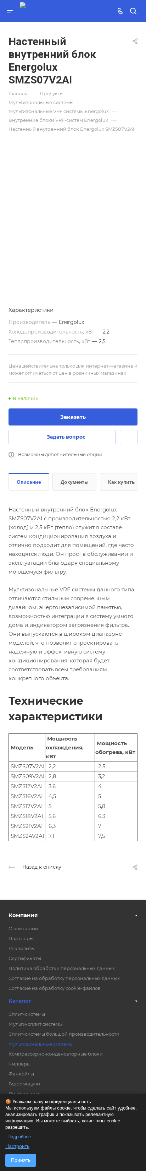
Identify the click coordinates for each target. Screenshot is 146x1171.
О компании (23, 928)
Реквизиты (22, 948)
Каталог (20, 1000)
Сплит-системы (27, 1014)
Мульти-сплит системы (36, 1024)
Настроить (17, 1146)
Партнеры (21, 938)
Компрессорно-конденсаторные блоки (56, 1054)
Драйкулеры (24, 1093)
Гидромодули (24, 1083)
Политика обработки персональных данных (62, 968)
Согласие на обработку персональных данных (64, 978)
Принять (20, 1160)
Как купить (121, 482)
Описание (29, 482)
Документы (75, 482)
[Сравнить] (128, 437)
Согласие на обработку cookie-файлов (55, 988)
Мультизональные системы (41, 1044)
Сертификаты (25, 958)
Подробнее (19, 1136)
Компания (23, 915)
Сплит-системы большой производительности (64, 1034)
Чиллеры (19, 1064)
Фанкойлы (21, 1074)
